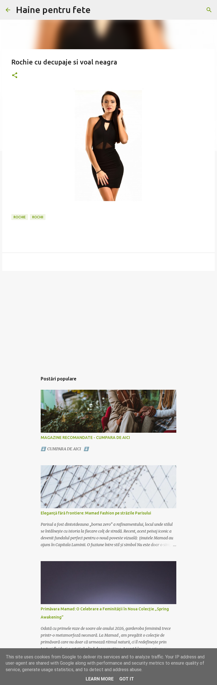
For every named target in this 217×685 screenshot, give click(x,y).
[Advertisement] (108, 319)
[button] (14, 75)
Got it (126, 679)
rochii (37, 217)
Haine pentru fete (53, 10)
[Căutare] (209, 10)
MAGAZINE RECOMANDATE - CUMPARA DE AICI (85, 437)
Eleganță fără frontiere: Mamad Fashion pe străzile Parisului (96, 513)
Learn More (100, 679)
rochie (20, 217)
